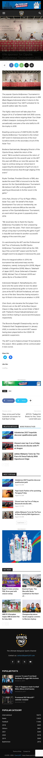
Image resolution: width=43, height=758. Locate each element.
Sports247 (18, 755)
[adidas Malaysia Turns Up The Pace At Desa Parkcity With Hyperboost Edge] (7, 456)
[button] (3, 13)
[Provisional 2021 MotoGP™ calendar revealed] (7, 700)
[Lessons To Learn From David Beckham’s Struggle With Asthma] (7, 678)
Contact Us (26, 751)
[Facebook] (11, 65)
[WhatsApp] (21, 65)
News (8, 47)
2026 (4, 438)
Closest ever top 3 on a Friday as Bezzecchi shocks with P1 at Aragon (27, 445)
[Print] (31, 65)
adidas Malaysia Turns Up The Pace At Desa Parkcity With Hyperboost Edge (27, 456)
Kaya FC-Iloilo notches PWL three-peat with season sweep (10, 591)
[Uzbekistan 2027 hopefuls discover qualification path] (7, 435)
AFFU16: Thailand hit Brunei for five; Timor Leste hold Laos (33, 416)
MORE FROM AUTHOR (27, 427)
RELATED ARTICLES (10, 427)
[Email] (26, 65)
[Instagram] (18, 662)
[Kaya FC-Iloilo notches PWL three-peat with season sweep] (11, 580)
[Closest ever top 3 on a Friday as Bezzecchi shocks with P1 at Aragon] (7, 446)
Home (3, 18)
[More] (30, 400)
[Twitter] (16, 65)
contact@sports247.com (26, 655)
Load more (20, 523)
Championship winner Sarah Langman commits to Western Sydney (31, 616)
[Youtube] (30, 662)
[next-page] (7, 464)
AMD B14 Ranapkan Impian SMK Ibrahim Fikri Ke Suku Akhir (11, 616)
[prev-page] (3, 464)
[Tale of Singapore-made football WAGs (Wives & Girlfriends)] (7, 689)
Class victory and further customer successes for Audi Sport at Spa (11, 416)
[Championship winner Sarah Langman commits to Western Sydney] (31, 606)
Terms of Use (17, 751)
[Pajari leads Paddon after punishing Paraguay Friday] (7, 493)
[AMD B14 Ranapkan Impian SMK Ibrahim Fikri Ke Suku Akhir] (11, 606)
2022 (8, 18)
